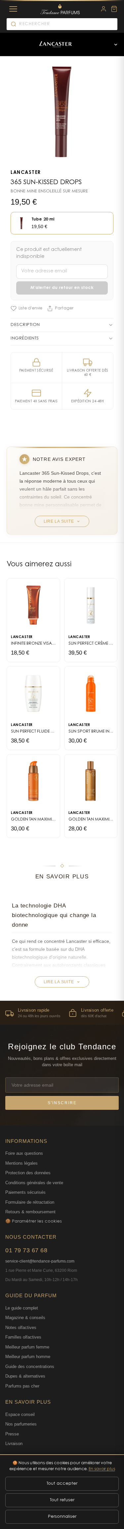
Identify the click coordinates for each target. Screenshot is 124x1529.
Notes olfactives (20, 1327)
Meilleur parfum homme (27, 1356)
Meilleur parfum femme (27, 1347)
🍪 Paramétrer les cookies (33, 1221)
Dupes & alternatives (25, 1376)
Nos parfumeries (21, 1424)
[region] (62, 1013)
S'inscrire (62, 1103)
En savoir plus (102, 1469)
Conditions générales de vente (34, 1182)
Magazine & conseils (25, 1317)
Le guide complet (21, 1308)
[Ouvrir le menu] (115, 44)
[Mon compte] (103, 9)
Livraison (13, 1443)
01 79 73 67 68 (26, 1250)
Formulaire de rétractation (29, 1202)
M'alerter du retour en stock (62, 288)
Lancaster (26, 173)
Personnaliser (62, 1516)
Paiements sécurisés (25, 1192)
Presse (12, 1433)
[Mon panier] (114, 9)
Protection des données (28, 1172)
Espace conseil (20, 1414)
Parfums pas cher (22, 1386)
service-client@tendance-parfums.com (39, 1261)
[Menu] (13, 9)
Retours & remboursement (30, 1211)
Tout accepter (62, 1483)
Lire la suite (59, 521)
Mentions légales (21, 1163)
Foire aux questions (24, 1153)
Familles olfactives (23, 1337)
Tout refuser (62, 1500)
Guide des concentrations (29, 1366)
